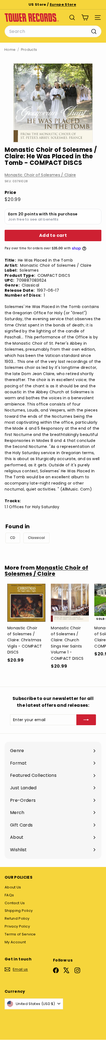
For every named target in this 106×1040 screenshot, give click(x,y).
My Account (15, 942)
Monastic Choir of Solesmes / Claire (40, 175)
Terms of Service (20, 934)
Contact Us (15, 903)
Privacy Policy (17, 926)
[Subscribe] (86, 719)
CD (12, 537)
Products (29, 49)
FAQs (9, 895)
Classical (36, 537)
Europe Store (63, 4)
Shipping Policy (19, 910)
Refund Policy (17, 918)
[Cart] (85, 18)
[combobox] (53, 31)
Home (9, 49)
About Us (13, 887)
